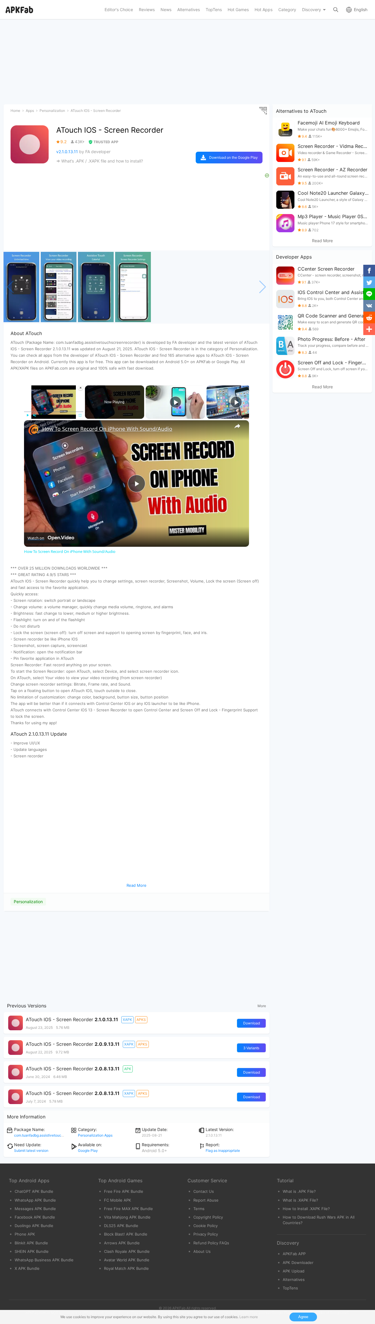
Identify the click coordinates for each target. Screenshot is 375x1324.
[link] (33, 429)
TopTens (290, 1288)
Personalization (28, 901)
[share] (237, 426)
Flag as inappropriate (223, 1150)
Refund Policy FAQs (211, 1243)
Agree (303, 1317)
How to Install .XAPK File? (306, 1208)
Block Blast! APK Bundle (125, 1234)
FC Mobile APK (117, 1200)
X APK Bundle (27, 1268)
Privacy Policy (205, 1234)
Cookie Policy (205, 1225)
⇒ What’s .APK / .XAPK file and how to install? (99, 160)
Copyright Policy (208, 1217)
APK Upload (293, 1271)
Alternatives (294, 1279)
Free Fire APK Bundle (123, 1191)
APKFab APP (294, 1253)
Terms (198, 1208)
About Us (202, 1251)
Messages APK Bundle (35, 1208)
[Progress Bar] (53, 411)
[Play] (27, 415)
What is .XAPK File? (300, 1200)
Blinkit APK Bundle (31, 1243)
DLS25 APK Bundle (121, 1225)
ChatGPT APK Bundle (34, 1191)
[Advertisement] (137, 956)
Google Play (88, 1150)
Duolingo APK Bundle (34, 1225)
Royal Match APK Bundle (126, 1268)
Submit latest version (31, 1150)
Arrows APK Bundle (122, 1243)
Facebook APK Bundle (35, 1217)
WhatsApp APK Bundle (35, 1200)
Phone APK (25, 1234)
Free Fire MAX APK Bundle (128, 1208)
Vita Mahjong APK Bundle (127, 1217)
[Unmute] (34, 415)
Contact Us (203, 1191)
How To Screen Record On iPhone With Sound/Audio (107, 429)
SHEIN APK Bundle (32, 1251)
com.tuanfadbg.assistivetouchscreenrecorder (51, 1135)
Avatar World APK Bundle (126, 1260)
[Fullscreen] (79, 415)
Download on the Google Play (233, 157)
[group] (21, 287)
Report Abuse (206, 1200)
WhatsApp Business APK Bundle (44, 1260)
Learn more (248, 1317)
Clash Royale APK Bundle (127, 1251)
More (262, 1006)
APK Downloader (298, 1262)
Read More (322, 240)
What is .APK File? (299, 1191)
